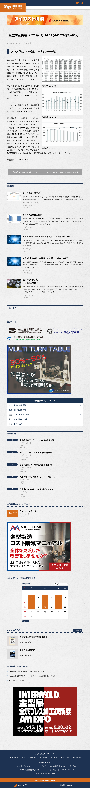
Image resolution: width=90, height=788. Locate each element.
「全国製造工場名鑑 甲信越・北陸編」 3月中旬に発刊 (26, 671)
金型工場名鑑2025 (27, 650)
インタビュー (32, 757)
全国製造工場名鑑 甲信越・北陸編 (33, 637)
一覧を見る (77, 630)
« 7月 (26, 621)
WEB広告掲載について (67, 770)
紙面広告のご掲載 (21, 419)
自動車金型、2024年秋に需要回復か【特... (37, 464)
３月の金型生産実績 (31, 193)
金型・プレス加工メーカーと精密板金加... (37, 452)
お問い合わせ (19, 424)
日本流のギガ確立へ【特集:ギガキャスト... (37, 489)
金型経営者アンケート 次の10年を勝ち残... (38, 440)
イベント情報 (77, 757)
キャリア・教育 (64, 757)
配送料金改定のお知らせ (17, 680)
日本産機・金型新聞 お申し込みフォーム (31, 770)
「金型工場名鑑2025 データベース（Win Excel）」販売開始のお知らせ (32, 676)
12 (45, 602)
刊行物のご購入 (52, 770)
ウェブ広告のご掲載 (21, 415)
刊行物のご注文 (20, 410)
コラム (22, 516)
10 (31, 602)
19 (45, 607)
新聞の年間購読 (20, 405)
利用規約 (43, 766)
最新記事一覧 (14, 757)
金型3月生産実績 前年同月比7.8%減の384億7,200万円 (46, 258)
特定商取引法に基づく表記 (46, 773)
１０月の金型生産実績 (32, 214)
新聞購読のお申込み (66, 785)
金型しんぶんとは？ (28, 511)
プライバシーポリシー (30, 766)
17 (31, 607)
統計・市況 (23, 43)
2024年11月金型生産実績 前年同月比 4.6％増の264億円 (46, 236)
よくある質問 (53, 766)
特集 (23, 757)
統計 (29, 43)
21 (58, 607)
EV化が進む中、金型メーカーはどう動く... (37, 477)
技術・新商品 (43, 757)
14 (58, 602)
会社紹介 (17, 766)
